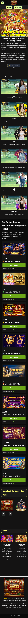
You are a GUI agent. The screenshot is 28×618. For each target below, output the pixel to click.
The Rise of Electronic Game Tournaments (7, 544)
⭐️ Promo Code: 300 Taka (13, 66)
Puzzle (14, 118)
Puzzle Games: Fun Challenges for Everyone (21, 544)
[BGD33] (14, 2)
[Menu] (2, 2)
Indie (14, 141)
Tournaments (14, 211)
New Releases (14, 73)
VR (14, 95)
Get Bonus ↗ (14, 265)
